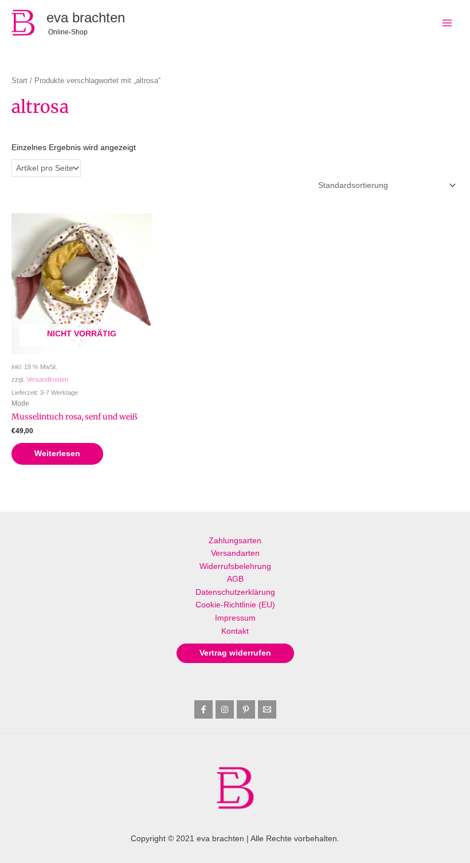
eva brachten (85, 17)
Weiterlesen (57, 453)
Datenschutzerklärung (235, 592)
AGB (235, 579)
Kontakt (235, 631)
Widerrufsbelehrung (235, 566)
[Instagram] (225, 709)
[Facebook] (203, 709)
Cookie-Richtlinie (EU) (235, 605)
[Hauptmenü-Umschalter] (447, 22)
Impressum (235, 618)
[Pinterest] (246, 709)
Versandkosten (47, 379)
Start (19, 81)
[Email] (267, 709)
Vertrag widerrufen (235, 653)
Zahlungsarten (235, 540)
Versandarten (235, 553)
